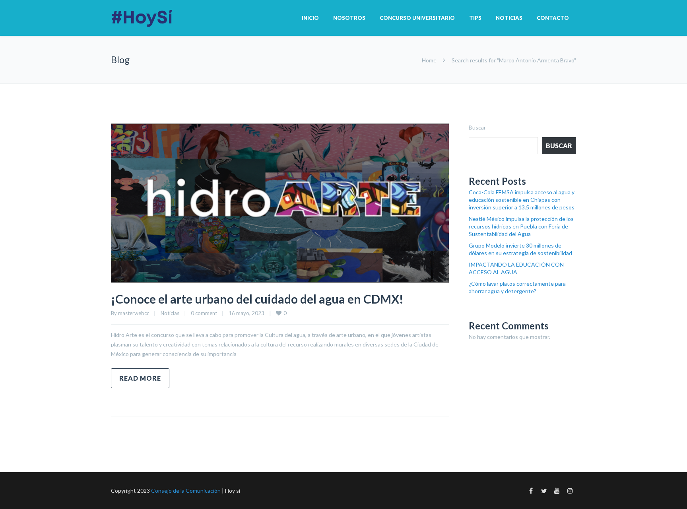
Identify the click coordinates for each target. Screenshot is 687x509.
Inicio (310, 18)
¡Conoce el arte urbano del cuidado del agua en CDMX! (257, 299)
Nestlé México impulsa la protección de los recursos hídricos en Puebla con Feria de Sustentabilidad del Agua (521, 226)
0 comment (204, 313)
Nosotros (349, 18)
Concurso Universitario (417, 18)
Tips (475, 18)
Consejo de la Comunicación (186, 490)
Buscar (477, 127)
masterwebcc (133, 313)
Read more (140, 378)
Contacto (553, 18)
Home (429, 60)
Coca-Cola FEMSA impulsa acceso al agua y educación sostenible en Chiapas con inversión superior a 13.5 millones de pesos (521, 200)
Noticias (509, 18)
